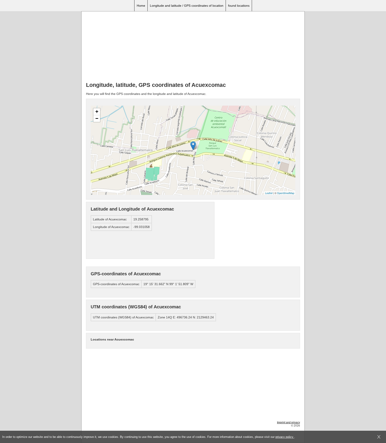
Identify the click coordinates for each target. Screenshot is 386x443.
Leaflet (269, 193)
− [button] (96, 118)
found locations (239, 5)
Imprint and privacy (288, 422)
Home (141, 5)
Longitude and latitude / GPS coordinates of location (186, 5)
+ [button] (96, 111)
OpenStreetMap (285, 193)
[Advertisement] (193, 47)
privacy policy (284, 437)
